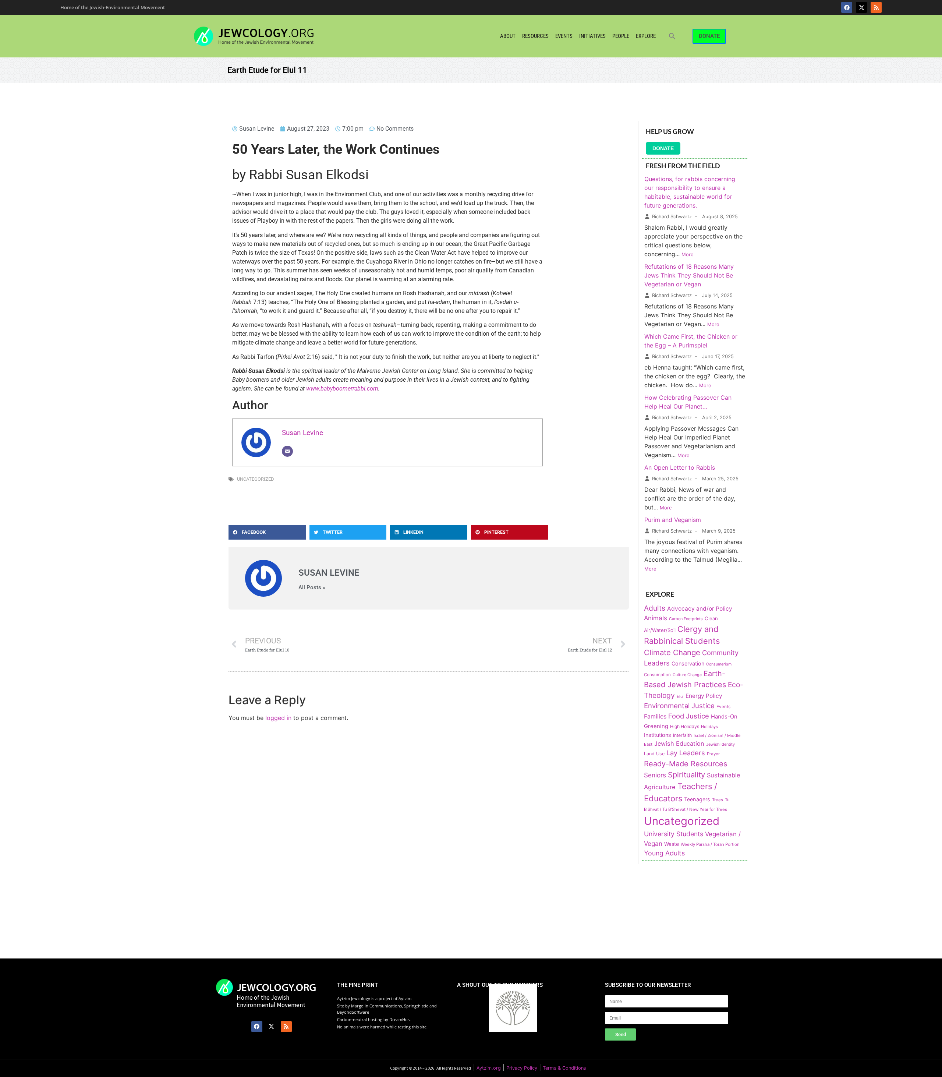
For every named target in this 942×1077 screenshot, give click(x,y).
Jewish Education (679, 743)
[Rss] (876, 7)
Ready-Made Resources (685, 763)
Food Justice (688, 716)
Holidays (709, 726)
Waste (671, 844)
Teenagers (697, 799)
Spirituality (686, 774)
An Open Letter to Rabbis (679, 467)
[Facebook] (846, 7)
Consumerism (719, 664)
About (508, 36)
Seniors (655, 775)
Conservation (688, 663)
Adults (654, 608)
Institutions (657, 735)
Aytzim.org (489, 1068)
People (620, 36)
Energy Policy (704, 695)
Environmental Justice (679, 706)
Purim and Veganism (672, 519)
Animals (655, 618)
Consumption (657, 674)
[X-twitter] (861, 7)
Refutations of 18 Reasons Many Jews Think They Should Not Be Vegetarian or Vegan (689, 275)
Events (564, 36)
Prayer (713, 753)
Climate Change (672, 652)
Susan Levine (302, 432)
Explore (646, 36)
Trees (717, 799)
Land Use (654, 753)
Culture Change (687, 674)
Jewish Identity (720, 744)
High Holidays (684, 726)
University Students (673, 834)
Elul (680, 696)
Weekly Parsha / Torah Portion (710, 844)
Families (655, 716)
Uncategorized (255, 479)
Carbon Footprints (686, 619)
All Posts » (311, 587)
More (687, 254)
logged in (278, 717)
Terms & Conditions (564, 1068)
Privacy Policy (521, 1068)
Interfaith (682, 735)
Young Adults (664, 853)
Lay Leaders (685, 753)
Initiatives (592, 36)
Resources (535, 36)
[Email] (287, 451)
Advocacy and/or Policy (699, 608)
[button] (672, 36)
